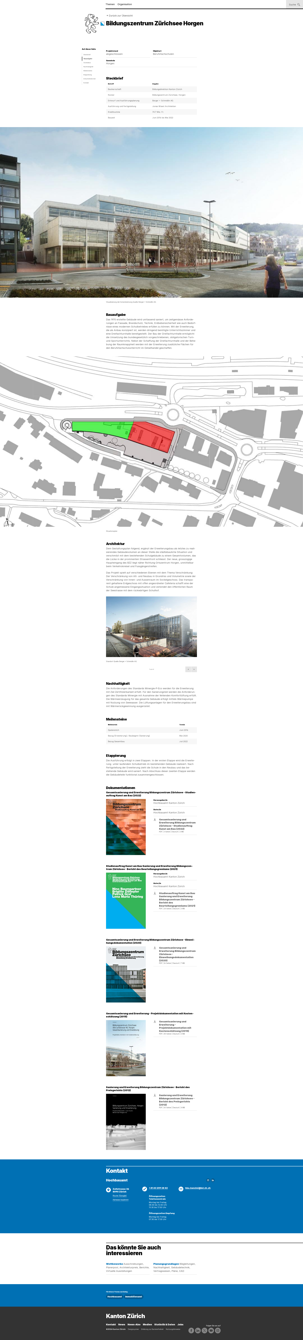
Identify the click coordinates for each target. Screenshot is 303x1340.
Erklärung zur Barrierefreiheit (152, 1329)
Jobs (180, 1324)
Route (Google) (120, 1195)
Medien (147, 1324)
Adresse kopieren (121, 1199)
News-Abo (134, 1324)
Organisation (125, 4)
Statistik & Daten (164, 1324)
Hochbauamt (114, 1296)
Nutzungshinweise (173, 1329)
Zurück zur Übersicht (121, 15)
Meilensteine (87, 71)
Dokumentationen (89, 79)
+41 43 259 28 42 (158, 1188)
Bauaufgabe (88, 59)
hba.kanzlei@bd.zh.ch (198, 1188)
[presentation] (151, 626)
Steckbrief (87, 55)
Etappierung (87, 75)
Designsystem (133, 1329)
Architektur (87, 63)
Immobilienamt (133, 1296)
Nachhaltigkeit (88, 67)
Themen (110, 4)
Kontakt (86, 83)
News (121, 1324)
